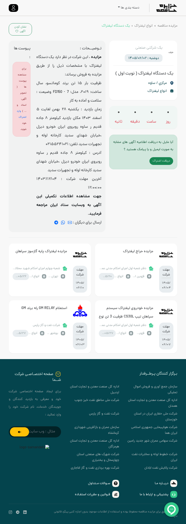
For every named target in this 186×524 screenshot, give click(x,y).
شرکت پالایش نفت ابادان (160, 468)
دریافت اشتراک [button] (161, 161)
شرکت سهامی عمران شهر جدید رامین (152, 440)
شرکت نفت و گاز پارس (104, 413)
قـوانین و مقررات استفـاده (92, 494)
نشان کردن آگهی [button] (20, 29)
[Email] (70, 223)
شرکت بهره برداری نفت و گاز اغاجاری (95, 468)
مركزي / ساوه (157, 83)
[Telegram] (56, 223)
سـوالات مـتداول (99, 483)
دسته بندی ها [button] (130, 7)
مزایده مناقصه (167, 26)
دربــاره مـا (161, 483)
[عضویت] (19, 431)
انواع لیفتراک (143, 26)
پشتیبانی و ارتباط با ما (154, 494)
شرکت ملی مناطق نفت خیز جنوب (97, 400)
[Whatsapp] (63, 223)
